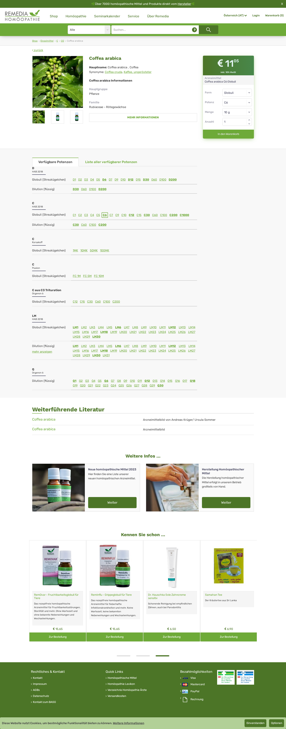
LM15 (76, 332)
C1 (74, 215)
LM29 (86, 336)
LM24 (162, 332)
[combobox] (237, 102)
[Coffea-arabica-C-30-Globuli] (57, 117)
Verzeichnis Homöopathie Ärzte (127, 690)
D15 (138, 179)
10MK (84, 250)
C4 (92, 215)
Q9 (125, 381)
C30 (147, 215)
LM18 (104, 332)
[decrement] (249, 124)
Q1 (74, 381)
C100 (163, 215)
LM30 (96, 336)
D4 (92, 179)
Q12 (147, 381)
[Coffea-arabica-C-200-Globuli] (76, 117)
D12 (130, 179)
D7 (110, 179)
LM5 (109, 327)
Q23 (105, 385)
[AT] (22, 15)
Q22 (98, 385)
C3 (86, 215)
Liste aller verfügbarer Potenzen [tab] (111, 162)
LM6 (118, 327)
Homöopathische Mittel (122, 678)
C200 (173, 215)
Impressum (40, 684)
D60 (154, 179)
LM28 (76, 336)
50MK (94, 250)
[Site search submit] (208, 29)
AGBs (36, 690)
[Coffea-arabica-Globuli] (57, 82)
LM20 (123, 332)
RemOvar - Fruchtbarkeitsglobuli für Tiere (56, 596)
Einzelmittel (47, 41)
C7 (111, 215)
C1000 (184, 215)
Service (133, 16)
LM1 (75, 327)
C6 (105, 215)
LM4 (101, 327)
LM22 (142, 332)
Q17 (184, 381)
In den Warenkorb (228, 134)
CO (62, 41)
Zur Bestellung (58, 637)
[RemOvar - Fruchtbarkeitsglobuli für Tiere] (57, 565)
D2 (80, 179)
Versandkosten (117, 696)
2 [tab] (143, 655)
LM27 (191, 332)
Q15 (170, 381)
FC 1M (77, 276)
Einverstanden (255, 723)
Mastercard (197, 684)
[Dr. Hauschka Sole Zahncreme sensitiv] (171, 565)
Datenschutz (41, 696)
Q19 (75, 385)
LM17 (94, 332)
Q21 (90, 385)
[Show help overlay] (194, 29)
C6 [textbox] (226, 102)
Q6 (106, 381)
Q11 (140, 381)
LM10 (153, 327)
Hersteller (184, 4)
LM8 (135, 327)
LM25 (172, 332)
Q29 (152, 385)
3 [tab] (162, 655)
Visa (193, 678)
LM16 (85, 332)
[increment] (249, 120)
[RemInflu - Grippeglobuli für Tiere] (114, 565)
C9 (117, 215)
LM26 (182, 332)
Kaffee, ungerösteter (138, 72)
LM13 (182, 327)
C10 (123, 215)
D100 (162, 179)
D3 (86, 179)
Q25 (121, 385)
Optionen (276, 723)
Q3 (87, 381)
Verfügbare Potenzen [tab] (55, 162)
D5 (98, 179)
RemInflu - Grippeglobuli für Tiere (111, 594)
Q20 (83, 385)
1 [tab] (123, 655)
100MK (104, 250)
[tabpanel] (171, 591)
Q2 (81, 381)
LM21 (133, 332)
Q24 (113, 385)
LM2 (84, 327)
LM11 (162, 327)
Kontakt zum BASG (44, 702)
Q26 (129, 385)
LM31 (106, 355)
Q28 (144, 385)
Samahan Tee (213, 594)
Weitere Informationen (128, 723)
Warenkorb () (274, 15)
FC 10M (99, 276)
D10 (123, 179)
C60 (155, 215)
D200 (173, 179)
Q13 (155, 381)
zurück (38, 50)
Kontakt (37, 678)
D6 (104, 179)
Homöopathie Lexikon (121, 684)
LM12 (172, 327)
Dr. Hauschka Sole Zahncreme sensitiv (167, 596)
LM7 (126, 327)
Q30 (160, 385)
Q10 (132, 381)
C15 (139, 215)
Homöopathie (76, 16)
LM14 (192, 327)
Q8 (119, 381)
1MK (75, 250)
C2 (80, 215)
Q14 (162, 381)
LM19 (113, 332)
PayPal (194, 691)
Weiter (112, 502)
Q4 (93, 381)
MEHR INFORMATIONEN (143, 117)
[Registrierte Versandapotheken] (226, 677)
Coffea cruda (113, 72)
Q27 (136, 385)
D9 (116, 179)
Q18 (192, 381)
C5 (98, 215)
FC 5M (87, 276)
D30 (146, 179)
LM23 (152, 332)
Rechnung (196, 699)
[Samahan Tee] (228, 565)
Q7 (112, 381)
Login (256, 15)
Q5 (100, 381)
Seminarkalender (107, 16)
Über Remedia (158, 16)
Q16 (177, 381)
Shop (54, 16)
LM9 (144, 327)
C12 (131, 215)
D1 (74, 179)
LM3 (92, 327)
